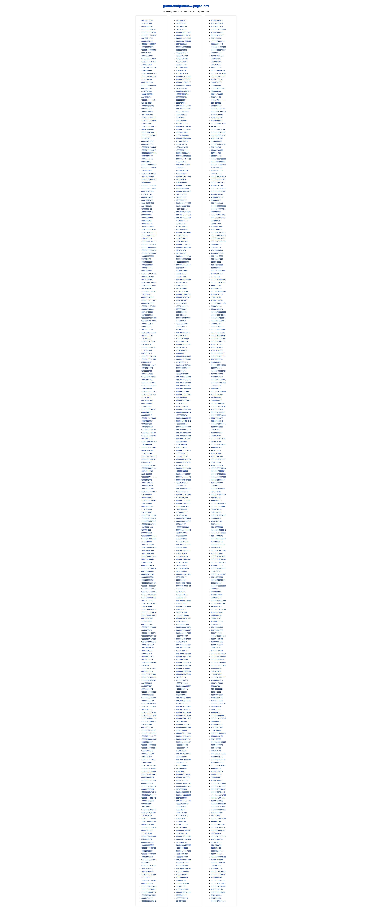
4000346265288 (182, 883)
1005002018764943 (148, 604)
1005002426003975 (148, 73)
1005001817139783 (183, 724)
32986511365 (181, 821)
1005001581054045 (183, 41)
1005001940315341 (148, 433)
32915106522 (216, 739)
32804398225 (181, 548)
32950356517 (181, 100)
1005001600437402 (218, 336)
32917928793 (216, 65)
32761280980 (181, 65)
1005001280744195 (218, 789)
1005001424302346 (183, 76)
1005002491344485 (183, 159)
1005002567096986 (148, 241)
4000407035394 (147, 824)
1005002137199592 (218, 76)
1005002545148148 (218, 445)
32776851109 (216, 153)
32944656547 (146, 495)
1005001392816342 (183, 860)
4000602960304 (182, 188)
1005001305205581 (218, 132)
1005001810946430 (183, 839)
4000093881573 (147, 324)
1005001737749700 (218, 129)
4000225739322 (147, 256)
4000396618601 (217, 877)
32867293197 (216, 462)
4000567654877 (147, 506)
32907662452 (146, 221)
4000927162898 (217, 150)
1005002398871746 (218, 144)
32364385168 (216, 85)
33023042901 (216, 62)
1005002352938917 (183, 106)
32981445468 (181, 253)
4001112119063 (181, 300)
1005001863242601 (218, 556)
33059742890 (181, 303)
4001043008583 (217, 250)
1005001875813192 (218, 109)
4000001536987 (217, 227)
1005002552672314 (148, 524)
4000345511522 (147, 41)
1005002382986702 (148, 132)
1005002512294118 (148, 766)
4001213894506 (147, 330)
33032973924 (181, 757)
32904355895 (146, 406)
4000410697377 (217, 274)
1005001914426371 (148, 633)
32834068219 (146, 724)
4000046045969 (182, 339)
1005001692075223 (148, 418)
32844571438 (181, 751)
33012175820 (216, 816)
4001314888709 (182, 227)
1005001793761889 (148, 854)
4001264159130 (147, 439)
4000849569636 (182, 527)
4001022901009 (217, 259)
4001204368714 (217, 651)
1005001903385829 (148, 698)
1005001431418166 (218, 604)
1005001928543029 (148, 35)
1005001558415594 (183, 583)
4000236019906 (147, 559)
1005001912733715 (183, 35)
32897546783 (181, 695)
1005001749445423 (183, 712)
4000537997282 (182, 651)
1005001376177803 (183, 503)
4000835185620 (182, 53)
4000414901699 (217, 185)
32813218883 (146, 339)
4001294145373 (147, 710)
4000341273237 (147, 869)
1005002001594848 (183, 421)
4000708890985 (182, 135)
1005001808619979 (183, 627)
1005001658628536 (218, 559)
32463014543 (181, 23)
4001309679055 (147, 280)
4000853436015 (182, 59)
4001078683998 (182, 824)
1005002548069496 (183, 801)
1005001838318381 (183, 206)
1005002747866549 (148, 253)
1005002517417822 (148, 668)
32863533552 (181, 182)
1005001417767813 (218, 215)
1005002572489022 (218, 754)
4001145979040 (217, 577)
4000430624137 (182, 62)
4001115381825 (182, 209)
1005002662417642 (148, 901)
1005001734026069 (183, 380)
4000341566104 (217, 736)
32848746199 (216, 848)
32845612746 (181, 315)
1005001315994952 (218, 830)
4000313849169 (147, 403)
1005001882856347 (218, 657)
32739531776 (146, 397)
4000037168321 (217, 194)
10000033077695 (182, 391)
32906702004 (216, 82)
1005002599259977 (148, 615)
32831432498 (216, 286)
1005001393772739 (218, 459)
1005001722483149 (218, 580)
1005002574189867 (148, 786)
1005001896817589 (183, 318)
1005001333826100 (183, 409)
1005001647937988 (148, 745)
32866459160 (181, 810)
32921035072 (181, 486)
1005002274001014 (183, 294)
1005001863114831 (183, 368)
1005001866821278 (218, 353)
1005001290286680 (148, 121)
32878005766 (146, 371)
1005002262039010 (183, 530)
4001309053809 (217, 727)
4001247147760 (217, 889)
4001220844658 (182, 621)
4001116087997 (216, 845)
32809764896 (181, 121)
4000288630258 (147, 845)
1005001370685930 (218, 474)
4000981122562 (182, 471)
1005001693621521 (218, 238)
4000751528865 (182, 683)
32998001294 (146, 833)
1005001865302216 (148, 592)
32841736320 (216, 730)
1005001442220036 (148, 168)
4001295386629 (217, 483)
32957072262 (181, 327)
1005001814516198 (218, 70)
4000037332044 (182, 506)
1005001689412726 (183, 459)
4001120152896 (217, 456)
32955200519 (181, 224)
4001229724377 (182, 362)
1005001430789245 (218, 380)
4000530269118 (147, 262)
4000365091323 (147, 565)
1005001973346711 (148, 409)
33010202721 (146, 97)
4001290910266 (217, 256)
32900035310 (216, 91)
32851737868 (181, 277)
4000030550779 (147, 754)
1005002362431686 (148, 318)
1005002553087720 (183, 836)
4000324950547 (147, 545)
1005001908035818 (148, 150)
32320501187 (146, 138)
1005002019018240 (183, 232)
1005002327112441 (218, 798)
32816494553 (181, 580)
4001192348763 (217, 23)
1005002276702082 (218, 609)
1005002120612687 (148, 707)
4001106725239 (147, 659)
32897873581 (181, 103)
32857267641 (216, 571)
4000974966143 (217, 300)
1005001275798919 (183, 701)
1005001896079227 (183, 430)
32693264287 (216, 509)
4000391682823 (147, 872)
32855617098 (146, 763)
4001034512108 (182, 147)
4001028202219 (182, 465)
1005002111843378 (148, 721)
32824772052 (216, 156)
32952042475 (216, 500)
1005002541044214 (148, 365)
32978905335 (181, 571)
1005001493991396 (218, 88)
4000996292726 (217, 197)
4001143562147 (147, 336)
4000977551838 (182, 56)
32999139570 (216, 774)
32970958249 (181, 515)
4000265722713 (217, 44)
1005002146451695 (183, 639)
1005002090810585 (148, 739)
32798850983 (181, 442)
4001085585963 (217, 203)
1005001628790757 (218, 321)
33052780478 (146, 630)
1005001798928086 (183, 892)
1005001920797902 (218, 574)
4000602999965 (182, 262)
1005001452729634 (183, 707)
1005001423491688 (183, 674)
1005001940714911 (218, 327)
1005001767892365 (148, 810)
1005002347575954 (218, 665)
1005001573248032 (218, 886)
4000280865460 (217, 763)
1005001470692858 (183, 495)
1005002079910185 (148, 598)
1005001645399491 (183, 586)
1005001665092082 (218, 539)
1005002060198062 (148, 774)
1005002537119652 (148, 539)
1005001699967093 (183, 259)
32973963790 (181, 539)
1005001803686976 (218, 704)
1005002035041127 (183, 32)
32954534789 (181, 445)
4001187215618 (147, 727)
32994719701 (146, 162)
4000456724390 (147, 203)
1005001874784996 (148, 768)
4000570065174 (147, 883)
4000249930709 (182, 94)
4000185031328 (217, 698)
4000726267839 (182, 863)
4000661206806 (147, 309)
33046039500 (146, 171)
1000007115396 (147, 751)
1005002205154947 (218, 406)
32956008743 (181, 447)
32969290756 (181, 97)
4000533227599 (217, 253)
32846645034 (146, 103)
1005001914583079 (218, 480)
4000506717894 (217, 695)
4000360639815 (182, 324)
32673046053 (181, 798)
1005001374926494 (218, 863)
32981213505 (216, 692)
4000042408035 (182, 374)
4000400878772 (147, 489)
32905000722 (146, 23)
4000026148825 (147, 218)
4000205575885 (147, 297)
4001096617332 (147, 527)
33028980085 (216, 583)
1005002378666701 (218, 371)
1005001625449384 (218, 365)
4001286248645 (182, 221)
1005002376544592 (148, 677)
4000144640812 (217, 418)
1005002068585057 (218, 235)
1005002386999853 (183, 733)
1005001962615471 (183, 297)
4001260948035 (147, 571)
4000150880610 (217, 745)
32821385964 (146, 757)
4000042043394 (147, 645)
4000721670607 (147, 412)
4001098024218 (147, 265)
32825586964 (146, 839)
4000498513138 (182, 341)
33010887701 (216, 247)
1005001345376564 (148, 32)
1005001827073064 (148, 748)
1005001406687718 (218, 135)
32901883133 (216, 624)
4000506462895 (182, 866)
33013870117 (181, 524)
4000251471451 (217, 521)
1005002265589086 (218, 810)
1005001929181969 (148, 59)
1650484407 (180, 353)
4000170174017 (216, 453)
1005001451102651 (148, 465)
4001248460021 (147, 115)
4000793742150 (217, 801)
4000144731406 (147, 156)
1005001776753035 (183, 648)
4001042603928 (182, 330)
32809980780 (181, 26)
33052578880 (216, 430)
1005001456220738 (218, 601)
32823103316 (181, 70)
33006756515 (181, 162)
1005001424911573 (183, 739)
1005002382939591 (183, 79)
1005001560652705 (183, 191)
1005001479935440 (148, 274)
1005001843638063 (148, 492)
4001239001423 (182, 241)
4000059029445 (147, 106)
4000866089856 (182, 615)
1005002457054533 (218, 188)
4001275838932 (217, 347)
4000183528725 (147, 200)
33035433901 (216, 397)
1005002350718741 (148, 792)
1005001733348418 (218, 716)
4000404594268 (182, 568)
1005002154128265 (218, 880)
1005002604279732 (148, 468)
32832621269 (181, 29)
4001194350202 (217, 26)
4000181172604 (217, 344)
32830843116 (216, 768)
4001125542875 (182, 562)
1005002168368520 (183, 156)
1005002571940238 (148, 321)
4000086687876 (182, 415)
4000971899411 (147, 742)
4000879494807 (182, 877)
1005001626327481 (183, 386)
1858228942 (146, 182)
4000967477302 (217, 427)
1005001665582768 (148, 430)
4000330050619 (147, 577)
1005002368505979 (218, 503)
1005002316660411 (148, 518)
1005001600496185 (218, 315)
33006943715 (216, 707)
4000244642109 (147, 551)
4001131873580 (217, 288)
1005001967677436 (148, 848)
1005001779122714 (183, 153)
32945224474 (146, 453)
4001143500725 (147, 471)
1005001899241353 (218, 403)
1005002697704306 (148, 515)
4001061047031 (147, 624)
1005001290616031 (218, 659)
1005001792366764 (183, 218)
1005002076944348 (148, 477)
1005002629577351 (218, 551)
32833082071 (146, 109)
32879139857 (216, 671)
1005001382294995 (148, 875)
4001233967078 (217, 138)
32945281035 (146, 509)
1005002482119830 (148, 642)
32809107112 (216, 498)
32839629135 (146, 804)
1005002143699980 (183, 668)
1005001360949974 (148, 100)
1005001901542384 (183, 654)
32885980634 (146, 654)
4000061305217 (217, 294)
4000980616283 (147, 277)
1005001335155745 (148, 771)
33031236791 (216, 648)
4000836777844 (147, 450)
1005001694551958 (148, 827)
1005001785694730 (148, 179)
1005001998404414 (183, 138)
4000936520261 (147, 695)
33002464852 (181, 288)
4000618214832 (147, 830)
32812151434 (181, 250)
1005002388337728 (148, 892)
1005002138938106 (148, 736)
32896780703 (216, 306)
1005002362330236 (218, 718)
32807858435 (181, 397)
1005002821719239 (148, 188)
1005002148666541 (148, 459)
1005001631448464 (218, 733)
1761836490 (180, 771)
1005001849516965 (148, 733)
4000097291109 (217, 621)
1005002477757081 (218, 875)
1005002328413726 (148, 76)
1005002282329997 (183, 109)
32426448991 (181, 901)
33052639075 (181, 347)
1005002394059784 (218, 112)
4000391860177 (147, 212)
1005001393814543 (218, 892)
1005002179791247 (148, 813)
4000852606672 (147, 144)
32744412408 (146, 877)
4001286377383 (182, 833)
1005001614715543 (218, 824)
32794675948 (146, 194)
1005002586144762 (183, 203)
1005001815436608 (183, 671)
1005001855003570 (148, 250)
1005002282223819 (148, 886)
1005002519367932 (218, 662)
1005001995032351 (183, 412)
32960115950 (216, 262)
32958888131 (216, 721)
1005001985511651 (148, 760)
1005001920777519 (183, 91)
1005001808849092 (218, 495)
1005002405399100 (218, 872)
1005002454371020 (148, 704)
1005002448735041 (148, 536)
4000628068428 (217, 32)
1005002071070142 (148, 680)
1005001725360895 (148, 889)
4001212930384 (182, 406)
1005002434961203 (218, 47)
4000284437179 (217, 542)
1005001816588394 (183, 389)
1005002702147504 (183, 633)
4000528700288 (147, 191)
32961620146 (216, 297)
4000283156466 (182, 492)
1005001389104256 (218, 636)
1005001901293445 (148, 798)
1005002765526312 (218, 804)
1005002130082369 (183, 47)
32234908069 (181, 692)
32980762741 (216, 618)
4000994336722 (182, 766)
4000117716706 (182, 282)
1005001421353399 (148, 386)
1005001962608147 (148, 436)
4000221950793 (217, 757)
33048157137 (181, 592)
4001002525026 (217, 409)
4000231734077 (182, 745)
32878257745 (181, 268)
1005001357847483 (183, 85)
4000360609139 (182, 336)
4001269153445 (182, 498)
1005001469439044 (183, 657)
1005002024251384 (183, 344)
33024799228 (181, 144)
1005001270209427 (183, 574)
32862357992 (216, 486)
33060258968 (216, 607)
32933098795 (216, 712)
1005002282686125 (148, 609)
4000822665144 (182, 174)
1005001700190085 (218, 545)
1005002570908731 (218, 562)
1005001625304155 (218, 232)
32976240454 (216, 524)
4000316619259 (182, 556)
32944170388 (216, 436)
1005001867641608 (183, 869)
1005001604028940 (148, 716)
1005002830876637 (183, 400)
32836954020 (146, 362)
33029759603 (181, 730)
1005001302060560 (148, 662)
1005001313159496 (183, 551)
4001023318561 (217, 553)
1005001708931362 (148, 521)
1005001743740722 (183, 754)
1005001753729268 (218, 415)
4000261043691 (147, 851)
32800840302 (181, 50)
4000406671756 (217, 642)
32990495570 (216, 400)
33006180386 (181, 312)
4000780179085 (147, 651)
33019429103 (216, 748)
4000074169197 (147, 224)
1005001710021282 (148, 347)
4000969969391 (217, 433)
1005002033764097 (183, 359)
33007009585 (181, 827)
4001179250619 (147, 689)
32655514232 (181, 589)
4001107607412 (147, 618)
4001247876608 (147, 807)
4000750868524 (217, 854)
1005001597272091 (183, 212)
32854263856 (146, 474)
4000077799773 (217, 771)
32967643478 (216, 386)
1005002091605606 (148, 836)
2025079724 (181, 118)
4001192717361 (181, 271)
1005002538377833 (183, 851)
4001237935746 (217, 536)
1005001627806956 (148, 50)
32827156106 (146, 53)
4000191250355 (147, 268)
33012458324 (146, 683)
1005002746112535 (183, 618)
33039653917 (216, 362)
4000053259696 (147, 303)
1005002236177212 (148, 895)
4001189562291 (217, 689)
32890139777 (181, 609)
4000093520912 (217, 680)
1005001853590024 (148, 612)
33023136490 (216, 442)
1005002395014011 (218, 209)
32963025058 (216, 674)
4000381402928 (217, 374)
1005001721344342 (218, 412)
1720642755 (146, 863)
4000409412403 (217, 869)
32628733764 (181, 88)
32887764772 (216, 710)
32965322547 (146, 415)
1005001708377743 (218, 341)
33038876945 (146, 816)
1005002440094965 (149, 247)
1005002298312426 (183, 662)
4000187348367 (182, 456)
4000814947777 (217, 645)
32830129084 (181, 895)
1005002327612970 (183, 462)
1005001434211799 (148, 230)
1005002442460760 (183, 256)
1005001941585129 (218, 827)
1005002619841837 (183, 559)
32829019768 (146, 215)
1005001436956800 (218, 586)
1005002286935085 (149, 442)
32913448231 (181, 371)
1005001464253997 (218, 568)
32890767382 (146, 70)
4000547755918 (217, 565)
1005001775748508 (218, 35)
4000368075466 (182, 68)
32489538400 (216, 615)
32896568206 (146, 462)
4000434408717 (147, 26)
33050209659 (146, 123)
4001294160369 (217, 394)
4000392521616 (182, 898)
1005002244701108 (183, 185)
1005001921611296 (183, 165)
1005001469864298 (183, 830)
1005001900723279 (218, 165)
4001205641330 (217, 630)
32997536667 (146, 621)
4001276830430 (147, 288)
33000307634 (146, 65)
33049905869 (216, 141)
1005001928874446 (218, 50)
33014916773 (146, 259)
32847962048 (216, 598)
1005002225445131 (218, 439)
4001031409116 (182, 533)
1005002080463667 (218, 742)
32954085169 (181, 577)
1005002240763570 (218, 766)
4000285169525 (147, 580)
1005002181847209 (183, 365)
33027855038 (181, 768)
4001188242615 (217, 839)
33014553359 (146, 445)
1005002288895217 (183, 545)
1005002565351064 (183, 645)
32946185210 (216, 59)
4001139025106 (217, 813)
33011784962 (216, 492)
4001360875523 (182, 512)
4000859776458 (182, 542)
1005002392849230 (149, 548)
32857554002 (146, 424)
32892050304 (181, 553)
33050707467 (146, 686)
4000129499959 (217, 115)
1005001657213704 (148, 780)
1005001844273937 (183, 716)
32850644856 (146, 389)
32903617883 (146, 350)
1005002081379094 (183, 474)
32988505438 (146, 209)
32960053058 (216, 447)
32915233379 (146, 271)
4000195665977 (217, 20)
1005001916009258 (218, 41)
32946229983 (181, 509)
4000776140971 (182, 636)
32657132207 (181, 197)
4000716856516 (147, 857)
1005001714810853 (148, 174)
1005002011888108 (183, 333)
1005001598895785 (218, 330)
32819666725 (216, 147)
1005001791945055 (218, 677)
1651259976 (215, 277)
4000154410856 (182, 132)
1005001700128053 (148, 730)
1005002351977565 (148, 333)
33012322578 (146, 353)
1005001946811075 (148, 383)
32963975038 (181, 813)
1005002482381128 (148, 165)
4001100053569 (147, 20)
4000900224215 (217, 724)
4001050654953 (147, 47)
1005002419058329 (148, 68)
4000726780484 (147, 553)
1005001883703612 (148, 62)
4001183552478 (147, 671)
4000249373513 (147, 94)
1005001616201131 (218, 489)
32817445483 (181, 286)
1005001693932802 (148, 391)
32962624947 (216, 548)
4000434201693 (182, 483)
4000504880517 (147, 82)
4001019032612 (147, 601)
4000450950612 (147, 783)
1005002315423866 (183, 177)
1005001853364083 (183, 126)
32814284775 (216, 512)
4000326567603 (182, 624)
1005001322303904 (148, 860)
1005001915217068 (148, 377)
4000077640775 (182, 680)
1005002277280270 (183, 630)
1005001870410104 (148, 341)
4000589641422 (182, 595)
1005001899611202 (148, 286)
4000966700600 (147, 657)
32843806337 (216, 212)
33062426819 (146, 607)
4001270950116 (217, 230)
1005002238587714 (148, 718)
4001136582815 (217, 359)
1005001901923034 (148, 356)
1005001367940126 (148, 866)
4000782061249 (217, 118)
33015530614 (146, 294)
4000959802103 (182, 816)
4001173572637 (182, 291)
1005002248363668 (183, 394)
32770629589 (146, 79)
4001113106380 (147, 312)
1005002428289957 (183, 500)
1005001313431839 (183, 82)
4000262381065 (182, 424)
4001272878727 (147, 427)
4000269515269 (182, 150)
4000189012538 (217, 168)
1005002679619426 (218, 280)
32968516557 (181, 200)
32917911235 (146, 530)
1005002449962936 (183, 38)
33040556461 (146, 562)
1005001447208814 (218, 318)
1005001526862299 (218, 206)
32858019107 (146, 665)
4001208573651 (147, 400)
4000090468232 (182, 872)
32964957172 (216, 866)
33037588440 (216, 633)
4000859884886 (217, 56)
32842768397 (216, 106)
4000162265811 (147, 421)
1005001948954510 (183, 760)
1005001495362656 (183, 795)
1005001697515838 (218, 356)
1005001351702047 (148, 44)
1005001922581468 (148, 589)
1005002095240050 (183, 215)
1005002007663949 (218, 530)
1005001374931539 (183, 710)
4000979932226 (147, 129)
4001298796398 (217, 94)
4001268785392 (147, 483)
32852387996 (146, 512)
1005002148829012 (183, 783)
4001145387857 (147, 88)
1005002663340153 (218, 795)
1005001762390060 (148, 880)
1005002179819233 (183, 698)
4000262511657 (217, 350)
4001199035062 (147, 159)
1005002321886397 (218, 654)
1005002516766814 (148, 568)
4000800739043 (147, 574)
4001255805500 (182, 704)
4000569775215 (182, 171)
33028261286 (181, 403)
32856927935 (181, 721)
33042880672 (181, 20)
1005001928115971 (148, 126)
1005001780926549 (183, 792)
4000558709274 (217, 171)
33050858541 (216, 518)
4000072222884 (147, 777)
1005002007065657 (148, 795)
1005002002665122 (148, 636)
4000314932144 (217, 860)
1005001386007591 (218, 191)
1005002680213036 (218, 303)
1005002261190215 (148, 674)
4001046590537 (217, 627)
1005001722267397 (218, 271)
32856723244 (216, 368)
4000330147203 (147, 112)
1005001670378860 (218, 783)
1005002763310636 (218, 29)
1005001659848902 (218, 177)
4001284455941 (147, 315)
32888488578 (146, 327)
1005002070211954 (148, 639)
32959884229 (216, 244)
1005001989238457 (183, 418)
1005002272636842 (148, 456)
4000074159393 (182, 857)
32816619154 (181, 880)
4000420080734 (217, 268)
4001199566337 (182, 238)
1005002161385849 (218, 424)
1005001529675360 (183, 718)
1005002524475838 (218, 533)
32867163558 (216, 592)
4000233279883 (147, 842)
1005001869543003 (148, 135)
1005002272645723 (183, 244)
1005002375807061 (148, 595)
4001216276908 (217, 265)
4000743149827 (147, 898)
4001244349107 (182, 235)
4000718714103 (147, 380)
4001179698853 (217, 527)
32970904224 (181, 44)
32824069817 (181, 819)
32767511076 (216, 450)
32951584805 (181, 274)
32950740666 (181, 115)
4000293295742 (182, 875)
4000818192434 (182, 73)
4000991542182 (147, 498)
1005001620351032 (183, 436)
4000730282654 (147, 177)
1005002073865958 (183, 383)
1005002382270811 (183, 450)
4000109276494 (217, 612)
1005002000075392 (148, 153)
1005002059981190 (218, 162)
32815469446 (216, 38)
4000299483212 (217, 377)
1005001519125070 (218, 182)
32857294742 (216, 898)
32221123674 (181, 321)
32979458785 (181, 842)
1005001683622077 (183, 686)
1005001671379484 (218, 901)
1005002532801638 (218, 383)
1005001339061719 (148, 394)
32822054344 (216, 895)
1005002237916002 (148, 282)
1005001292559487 (148, 300)
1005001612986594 (148, 586)
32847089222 (216, 589)
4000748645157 (147, 197)
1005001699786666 (183, 601)
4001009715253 (182, 848)
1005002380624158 (218, 819)
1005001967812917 (218, 792)
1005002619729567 (148, 147)
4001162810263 (147, 374)
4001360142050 (147, 38)
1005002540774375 (183, 129)
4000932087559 (217, 851)
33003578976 (146, 533)
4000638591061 (182, 453)
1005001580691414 (148, 359)
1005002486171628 (218, 282)
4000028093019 (217, 309)
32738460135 (181, 807)
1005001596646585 (218, 291)
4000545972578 (182, 804)
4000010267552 (182, 689)
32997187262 (216, 324)
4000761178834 (217, 683)
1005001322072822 (148, 627)
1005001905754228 (218, 468)
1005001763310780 (148, 447)
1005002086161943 (183, 280)
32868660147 (181, 598)
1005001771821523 (148, 118)
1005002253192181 (148, 821)
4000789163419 (217, 639)
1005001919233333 (183, 377)
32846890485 (181, 789)
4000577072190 (217, 79)
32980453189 (216, 777)
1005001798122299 (218, 836)
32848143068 (216, 224)
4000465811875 (217, 595)
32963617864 (216, 686)
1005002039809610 (148, 85)
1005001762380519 (183, 665)
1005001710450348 (218, 100)
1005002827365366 (218, 241)
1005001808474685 (183, 480)
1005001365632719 (183, 356)
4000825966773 (217, 780)
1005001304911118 (183, 777)
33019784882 (181, 886)
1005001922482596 (218, 159)
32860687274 (216, 53)
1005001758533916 (218, 883)
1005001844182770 (183, 521)
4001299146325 (182, 350)
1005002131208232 (183, 607)
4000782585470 (182, 230)
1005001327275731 (148, 712)
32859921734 (146, 344)
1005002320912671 (218, 786)
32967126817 (181, 677)
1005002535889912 (183, 477)
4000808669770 (147, 701)
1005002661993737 (148, 235)
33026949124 (216, 833)
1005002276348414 (183, 736)
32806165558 (181, 763)
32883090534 (181, 612)
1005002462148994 (218, 391)
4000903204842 (147, 227)
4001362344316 (182, 141)
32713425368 (181, 604)
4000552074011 (182, 748)
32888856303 (216, 668)
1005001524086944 (183, 247)
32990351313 (216, 200)
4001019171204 (147, 56)
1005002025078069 (218, 73)
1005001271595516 (218, 760)
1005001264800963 (148, 500)
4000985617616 (147, 486)
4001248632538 (147, 648)
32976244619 (216, 68)
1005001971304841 (148, 306)
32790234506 (216, 126)
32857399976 (181, 565)
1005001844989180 (148, 291)
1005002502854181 (148, 583)
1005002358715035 (148, 556)
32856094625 (216, 389)
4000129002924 (182, 306)
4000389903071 (217, 121)
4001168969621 (217, 701)
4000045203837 (182, 889)
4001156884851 (182, 854)
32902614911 (181, 168)
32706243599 (216, 842)
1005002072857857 (218, 515)
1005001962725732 (183, 845)
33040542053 (181, 642)
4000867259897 (147, 141)
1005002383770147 (218, 179)
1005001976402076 (218, 123)
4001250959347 (217, 421)
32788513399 (146, 542)
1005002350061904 (218, 477)
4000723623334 (147, 789)
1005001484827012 (148, 244)
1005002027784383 (148, 232)
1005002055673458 (183, 468)
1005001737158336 (148, 819)
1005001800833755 (183, 786)
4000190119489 (182, 659)
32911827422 (216, 103)
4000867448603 (182, 112)
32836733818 (181, 309)
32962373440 (146, 480)
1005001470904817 (218, 471)
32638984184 (216, 221)
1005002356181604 (218, 218)
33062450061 (146, 238)
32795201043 (181, 194)
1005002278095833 (183, 427)
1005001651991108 (148, 29)
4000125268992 (182, 780)
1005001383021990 (218, 333)
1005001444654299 (148, 185)
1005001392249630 (218, 339)
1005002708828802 (218, 312)
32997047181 (216, 97)
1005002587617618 (218, 807)
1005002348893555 (183, 265)
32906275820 (216, 174)
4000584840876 (147, 801)
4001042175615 (147, 368)
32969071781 (216, 821)
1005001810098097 (183, 774)
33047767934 (146, 503)
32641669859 (146, 206)
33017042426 (216, 751)
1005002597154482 (218, 506)
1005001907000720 (148, 692)
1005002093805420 (218, 857)
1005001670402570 (183, 439)
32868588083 (181, 536)
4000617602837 (182, 123)
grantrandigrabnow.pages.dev (186, 6)
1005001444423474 (183, 727)
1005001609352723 (183, 489)
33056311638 (181, 179)
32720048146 (146, 91)
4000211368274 (217, 465)
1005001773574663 (183, 518)
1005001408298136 (183, 433)
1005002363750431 (183, 742)
